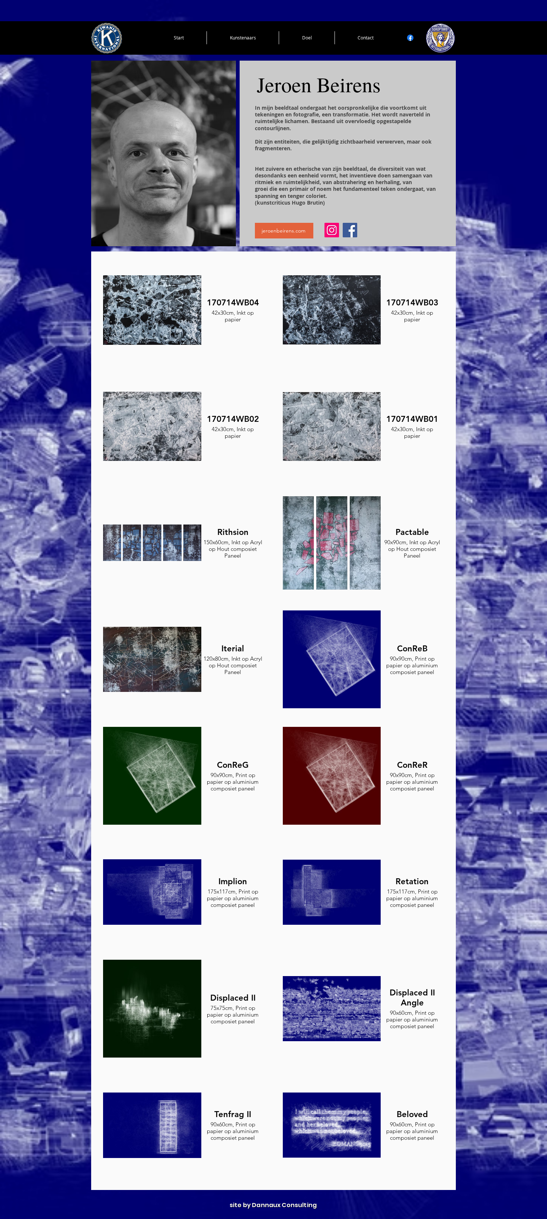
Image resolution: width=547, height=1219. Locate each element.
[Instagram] (331, 230)
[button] (243, 37)
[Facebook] (410, 37)
